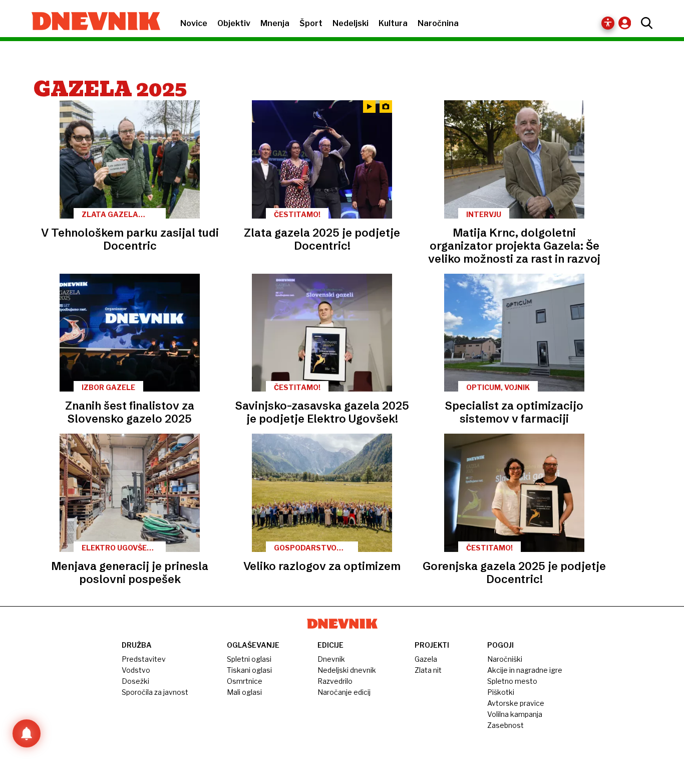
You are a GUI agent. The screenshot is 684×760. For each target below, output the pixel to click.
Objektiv (233, 23)
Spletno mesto (512, 681)
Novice (193, 23)
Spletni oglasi (249, 659)
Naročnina (438, 23)
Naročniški (504, 659)
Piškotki (500, 692)
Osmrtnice (244, 681)
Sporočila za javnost (155, 692)
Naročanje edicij (344, 692)
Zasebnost (505, 725)
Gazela (426, 659)
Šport (310, 23)
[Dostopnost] (607, 23)
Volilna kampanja (514, 714)
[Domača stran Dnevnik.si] (91, 22)
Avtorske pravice (515, 703)
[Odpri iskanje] (644, 23)
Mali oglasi (244, 692)
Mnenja (274, 23)
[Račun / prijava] (627, 23)
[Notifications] (27, 733)
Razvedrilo (335, 681)
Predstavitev (144, 659)
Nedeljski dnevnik (346, 670)
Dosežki (135, 681)
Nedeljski (350, 23)
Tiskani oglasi (249, 670)
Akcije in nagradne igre (524, 670)
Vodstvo (136, 670)
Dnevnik (331, 659)
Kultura (393, 23)
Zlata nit (428, 670)
